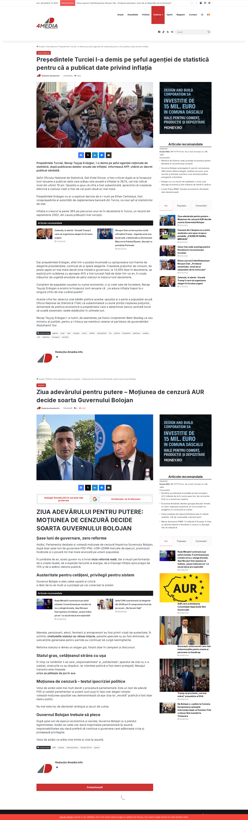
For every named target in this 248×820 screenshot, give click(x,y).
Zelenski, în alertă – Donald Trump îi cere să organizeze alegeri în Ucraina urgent (113, 3)
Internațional (51, 46)
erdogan (76, 333)
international (101, 333)
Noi (166, 205)
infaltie (91, 333)
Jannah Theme (66, 817)
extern (84, 333)
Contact (193, 14)
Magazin (181, 14)
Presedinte (126, 333)
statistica (45, 337)
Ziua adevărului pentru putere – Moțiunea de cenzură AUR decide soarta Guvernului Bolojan (194, 219)
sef (38, 337)
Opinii (170, 14)
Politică (145, 14)
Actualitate (132, 14)
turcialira (65, 337)
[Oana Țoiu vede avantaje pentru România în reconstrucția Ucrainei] (167, 250)
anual (62, 333)
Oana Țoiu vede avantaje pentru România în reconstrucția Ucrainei (194, 250)
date (68, 333)
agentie (55, 333)
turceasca (55, 337)
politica (117, 333)
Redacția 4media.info (50, 76)
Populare (181, 205)
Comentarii (201, 205)
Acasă (120, 14)
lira (110, 333)
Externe (157, 14)
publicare (136, 333)
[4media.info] (47, 23)
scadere (146, 333)
